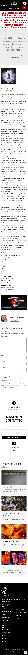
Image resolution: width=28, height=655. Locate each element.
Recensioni (10, 55)
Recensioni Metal (19, 55)
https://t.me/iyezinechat (14, 410)
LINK (14, 450)
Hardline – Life (7, 487)
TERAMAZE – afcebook (6, 293)
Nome (3, 355)
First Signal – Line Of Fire (11, 541)
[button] (4, 5)
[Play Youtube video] (14, 302)
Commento (4, 336)
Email (3, 361)
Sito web (3, 367)
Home (4, 55)
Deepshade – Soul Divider (11, 568)
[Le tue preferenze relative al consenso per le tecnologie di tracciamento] (25, 652)
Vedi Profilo (15, 320)
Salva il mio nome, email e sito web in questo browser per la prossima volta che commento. (13, 376)
